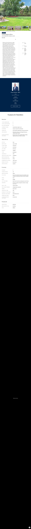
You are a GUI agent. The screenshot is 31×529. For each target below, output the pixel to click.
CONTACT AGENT (15, 106)
